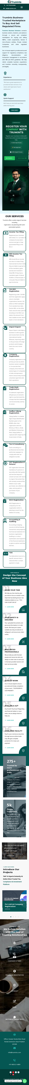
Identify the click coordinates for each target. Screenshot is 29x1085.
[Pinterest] (13, 1074)
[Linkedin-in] (18, 1072)
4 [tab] (18, 916)
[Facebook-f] (11, 1072)
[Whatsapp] (25, 1081)
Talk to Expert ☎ (22, 158)
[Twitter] (16, 1072)
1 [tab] (10, 916)
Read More (14, 110)
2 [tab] (13, 916)
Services (7, 909)
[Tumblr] (11, 1074)
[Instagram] (13, 1072)
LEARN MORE (10, 607)
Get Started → (9, 158)
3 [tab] (15, 916)
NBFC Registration (13, 906)
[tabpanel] (14, 901)
